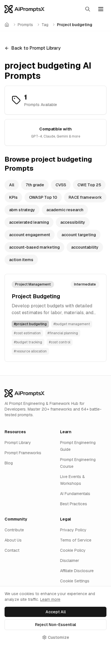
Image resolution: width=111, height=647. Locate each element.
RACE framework (85, 197)
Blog (9, 463)
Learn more (50, 599)
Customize (58, 637)
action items (21, 259)
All (11, 184)
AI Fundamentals (75, 493)
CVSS (61, 184)
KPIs (13, 197)
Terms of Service (75, 540)
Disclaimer (69, 560)
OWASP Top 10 (43, 197)
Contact (12, 550)
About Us (13, 540)
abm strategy (22, 209)
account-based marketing (34, 247)
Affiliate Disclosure (77, 570)
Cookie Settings (74, 580)
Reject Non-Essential (55, 624)
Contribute (14, 529)
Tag (45, 24)
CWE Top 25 (89, 184)
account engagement (29, 234)
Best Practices (73, 503)
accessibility (72, 222)
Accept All (56, 611)
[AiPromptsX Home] (24, 9)
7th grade (35, 184)
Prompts (25, 24)
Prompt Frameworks (23, 452)
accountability (84, 247)
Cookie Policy (73, 550)
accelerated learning (29, 222)
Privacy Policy (73, 529)
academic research (64, 209)
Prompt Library (18, 442)
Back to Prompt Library (36, 48)
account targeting (78, 234)
